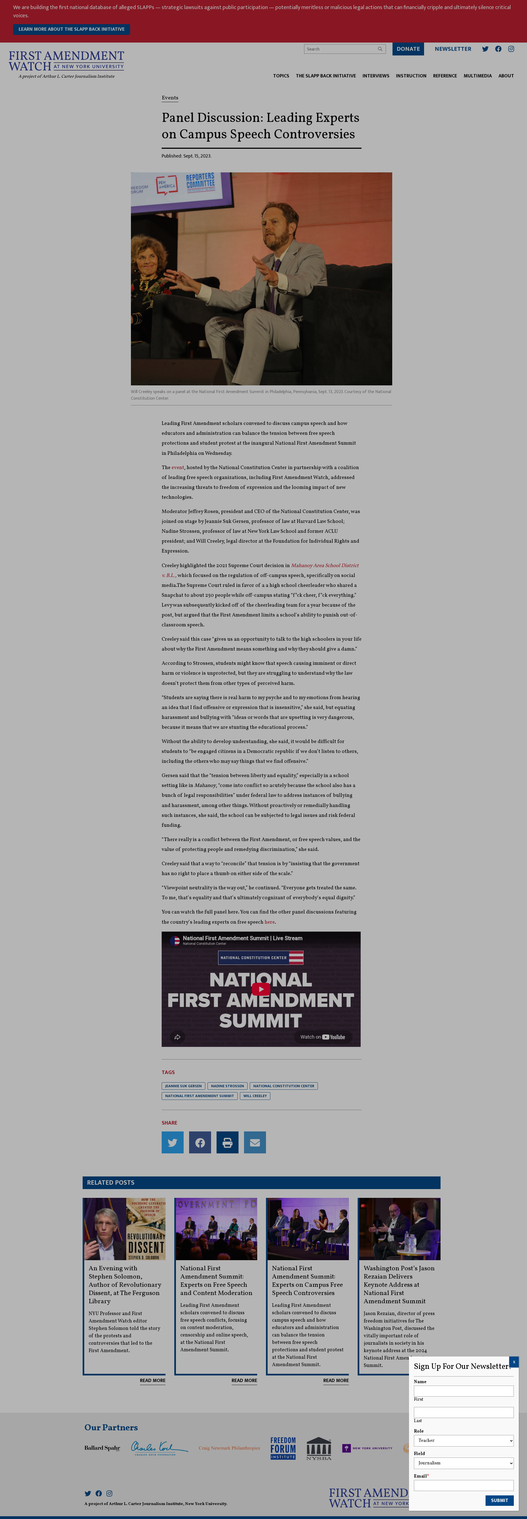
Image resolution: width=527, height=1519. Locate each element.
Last (418, 1421)
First (418, 1400)
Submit (499, 1500)
